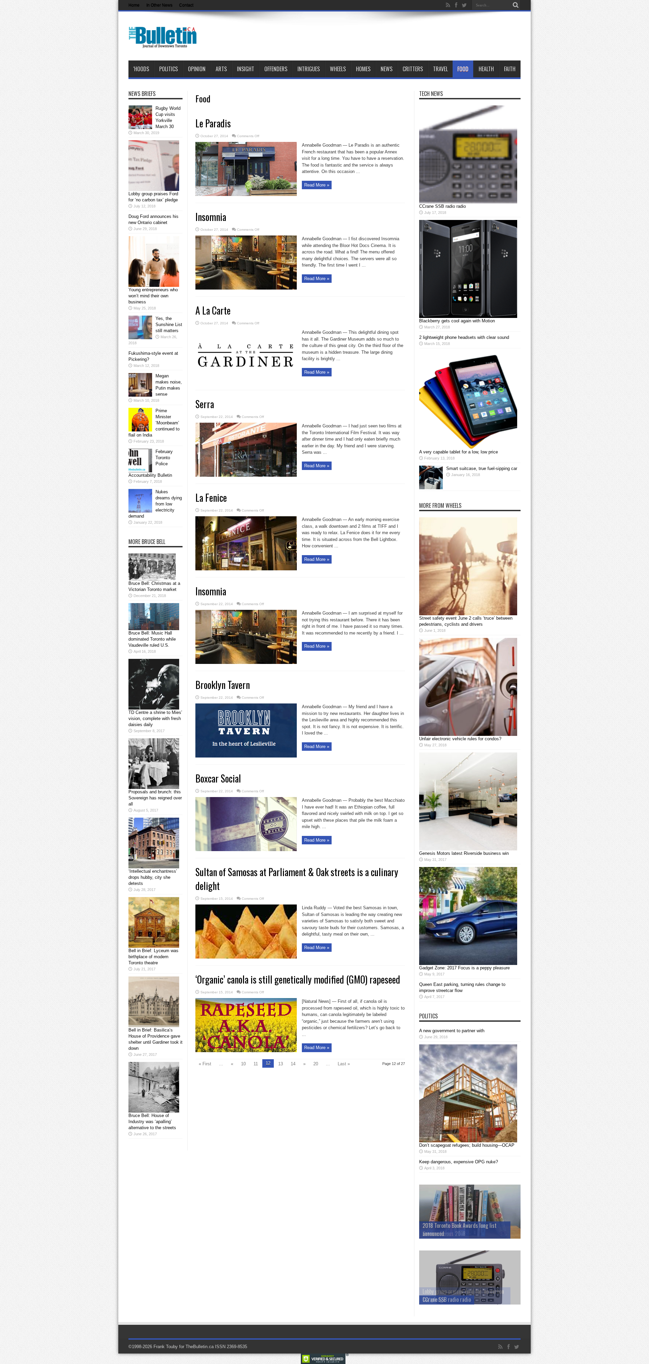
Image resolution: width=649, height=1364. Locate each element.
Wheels (338, 69)
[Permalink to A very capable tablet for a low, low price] (468, 447)
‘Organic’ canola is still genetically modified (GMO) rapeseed (297, 979)
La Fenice (211, 497)
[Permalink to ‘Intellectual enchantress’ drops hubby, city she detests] (153, 866)
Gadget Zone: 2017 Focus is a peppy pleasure (464, 967)
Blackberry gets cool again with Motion (457, 320)
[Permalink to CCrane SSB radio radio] (468, 201)
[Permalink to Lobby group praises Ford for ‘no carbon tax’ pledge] (153, 189)
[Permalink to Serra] (246, 475)
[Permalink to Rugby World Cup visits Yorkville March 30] (140, 127)
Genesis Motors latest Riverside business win (464, 853)
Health (486, 69)
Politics (168, 69)
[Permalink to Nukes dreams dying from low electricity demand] (140, 511)
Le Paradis (213, 123)
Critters (413, 69)
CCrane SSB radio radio (442, 206)
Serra (204, 404)
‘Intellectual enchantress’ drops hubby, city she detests (152, 877)
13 (280, 1063)
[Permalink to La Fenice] (246, 568)
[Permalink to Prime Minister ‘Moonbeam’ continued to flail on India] (140, 429)
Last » (344, 1063)
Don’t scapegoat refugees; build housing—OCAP (466, 1145)
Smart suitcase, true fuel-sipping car (481, 468)
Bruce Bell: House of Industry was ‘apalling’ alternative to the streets (152, 1121)
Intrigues (308, 69)
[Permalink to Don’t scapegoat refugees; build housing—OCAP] (468, 1140)
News (386, 69)
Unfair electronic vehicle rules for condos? (460, 738)
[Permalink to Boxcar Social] (246, 849)
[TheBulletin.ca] (164, 43)
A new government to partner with (451, 1030)
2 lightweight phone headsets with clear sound (464, 337)
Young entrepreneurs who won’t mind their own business (153, 295)
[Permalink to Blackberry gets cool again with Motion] (468, 316)
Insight (245, 69)
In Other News (159, 5)
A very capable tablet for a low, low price (458, 451)
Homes (363, 69)
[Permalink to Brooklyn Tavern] (246, 756)
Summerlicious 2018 (444, 1234)
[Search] (515, 5)
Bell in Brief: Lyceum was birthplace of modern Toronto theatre (153, 956)
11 (256, 1063)
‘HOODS (141, 69)
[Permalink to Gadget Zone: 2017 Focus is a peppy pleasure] (468, 963)
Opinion (197, 69)
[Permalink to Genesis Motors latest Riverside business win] (468, 848)
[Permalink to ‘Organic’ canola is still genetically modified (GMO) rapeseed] (246, 1050)
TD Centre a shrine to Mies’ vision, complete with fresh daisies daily (155, 718)
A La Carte (213, 310)
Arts (221, 69)
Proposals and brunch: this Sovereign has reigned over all (155, 798)
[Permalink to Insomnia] (246, 288)
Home (134, 5)
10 (243, 1063)
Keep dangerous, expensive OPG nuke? (458, 1161)
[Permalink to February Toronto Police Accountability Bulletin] (140, 470)
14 (293, 1063)
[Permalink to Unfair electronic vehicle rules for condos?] (468, 734)
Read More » (316, 185)
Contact (186, 5)
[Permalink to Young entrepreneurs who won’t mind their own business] (153, 285)
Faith (509, 69)
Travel (440, 69)
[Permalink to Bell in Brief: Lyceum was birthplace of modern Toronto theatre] (153, 946)
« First (205, 1063)
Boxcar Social (218, 778)
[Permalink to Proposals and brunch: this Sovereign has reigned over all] (153, 787)
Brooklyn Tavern (222, 685)
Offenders (275, 69)
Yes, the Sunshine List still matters (168, 324)
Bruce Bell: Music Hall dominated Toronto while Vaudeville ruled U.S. (152, 639)
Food (462, 69)
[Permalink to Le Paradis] (246, 194)
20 (315, 1063)
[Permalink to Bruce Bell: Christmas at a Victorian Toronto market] (152, 578)
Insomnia (210, 217)
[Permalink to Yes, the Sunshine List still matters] (140, 337)
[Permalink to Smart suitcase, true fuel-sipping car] (431, 487)
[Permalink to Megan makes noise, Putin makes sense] (140, 395)
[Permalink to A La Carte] (246, 381)
